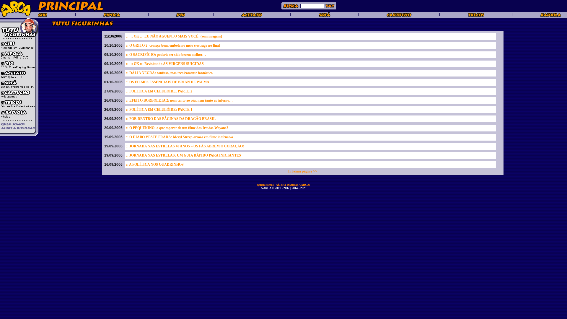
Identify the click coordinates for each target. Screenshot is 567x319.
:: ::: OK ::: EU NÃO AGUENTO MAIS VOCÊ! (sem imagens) (174, 36)
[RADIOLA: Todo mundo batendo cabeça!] (550, 15)
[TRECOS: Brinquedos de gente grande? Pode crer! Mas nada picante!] (476, 15)
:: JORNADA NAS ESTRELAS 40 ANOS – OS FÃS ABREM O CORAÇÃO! (185, 146)
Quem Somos (266, 184)
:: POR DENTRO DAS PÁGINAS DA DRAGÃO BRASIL (171, 119)
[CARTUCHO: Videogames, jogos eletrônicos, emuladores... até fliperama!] (399, 15)
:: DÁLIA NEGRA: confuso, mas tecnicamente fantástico (169, 73)
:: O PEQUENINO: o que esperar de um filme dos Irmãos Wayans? (177, 128)
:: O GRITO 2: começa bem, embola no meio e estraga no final (173, 45)
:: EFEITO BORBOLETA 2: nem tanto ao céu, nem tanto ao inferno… (179, 100)
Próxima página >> (302, 171)
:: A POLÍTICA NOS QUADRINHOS (155, 164)
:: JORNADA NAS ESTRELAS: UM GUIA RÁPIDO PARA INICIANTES (183, 155)
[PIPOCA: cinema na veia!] (111, 15)
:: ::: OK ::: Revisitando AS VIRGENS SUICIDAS (165, 64)
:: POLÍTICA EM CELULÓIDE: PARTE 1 (159, 110)
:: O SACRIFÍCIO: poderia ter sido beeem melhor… (166, 55)
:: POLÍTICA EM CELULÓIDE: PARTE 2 (159, 91)
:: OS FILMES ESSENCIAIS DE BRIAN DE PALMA (167, 82)
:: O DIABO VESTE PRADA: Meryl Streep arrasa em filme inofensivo (179, 137)
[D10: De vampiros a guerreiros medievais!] (180, 15)
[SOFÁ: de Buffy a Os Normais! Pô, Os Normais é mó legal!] (324, 15)
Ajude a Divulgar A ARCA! (293, 184)
